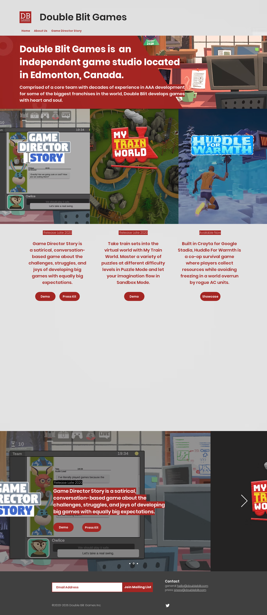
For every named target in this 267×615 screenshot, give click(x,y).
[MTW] (133, 563)
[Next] (244, 501)
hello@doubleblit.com (192, 586)
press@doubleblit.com (190, 590)
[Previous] (23, 501)
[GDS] (129, 563)
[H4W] (137, 563)
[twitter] (167, 605)
